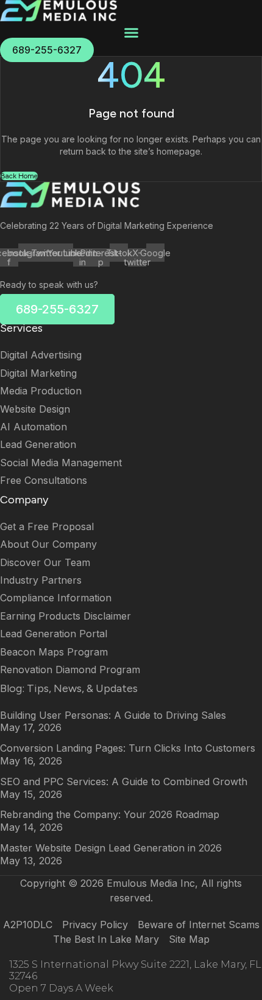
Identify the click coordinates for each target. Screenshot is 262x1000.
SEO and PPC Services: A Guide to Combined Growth (123, 781)
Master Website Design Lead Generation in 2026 (111, 848)
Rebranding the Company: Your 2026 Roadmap (109, 814)
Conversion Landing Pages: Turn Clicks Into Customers (127, 748)
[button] (131, 32)
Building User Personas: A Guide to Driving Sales (113, 715)
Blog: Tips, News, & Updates (69, 688)
